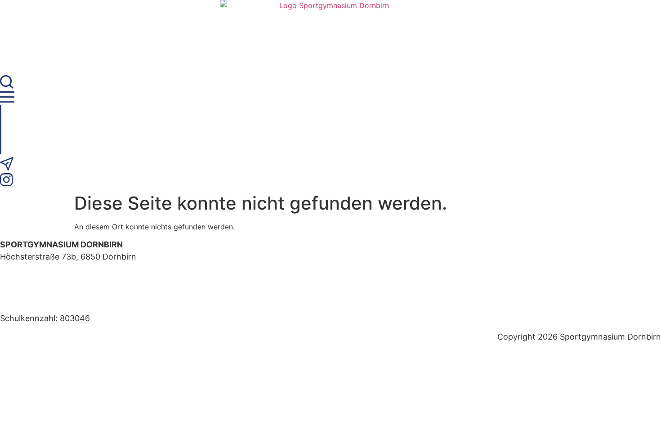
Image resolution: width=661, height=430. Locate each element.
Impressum (21, 300)
